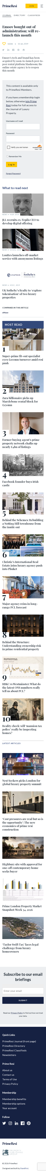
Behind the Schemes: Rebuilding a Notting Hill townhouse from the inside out (22, 523)
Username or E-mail (14, 121)
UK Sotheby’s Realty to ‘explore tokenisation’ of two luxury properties (22, 293)
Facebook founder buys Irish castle (20, 483)
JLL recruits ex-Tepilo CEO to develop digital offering (20, 221)
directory (19, 15)
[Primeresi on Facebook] (13, 50)
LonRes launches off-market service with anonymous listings (22, 256)
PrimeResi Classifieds (14, 1050)
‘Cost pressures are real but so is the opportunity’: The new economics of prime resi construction (22, 824)
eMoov (5, 312)
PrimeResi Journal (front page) (19, 1041)
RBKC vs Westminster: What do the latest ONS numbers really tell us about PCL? (21, 687)
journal (6, 15)
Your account (9, 1108)
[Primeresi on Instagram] (10, 1123)
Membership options (13, 1103)
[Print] (23, 50)
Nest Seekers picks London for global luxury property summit (21, 782)
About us (7, 1070)
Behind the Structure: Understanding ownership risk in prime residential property (21, 645)
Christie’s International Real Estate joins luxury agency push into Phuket (22, 565)
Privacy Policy (17, 1013)
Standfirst (24, 1168)
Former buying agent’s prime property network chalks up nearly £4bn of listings (20, 443)
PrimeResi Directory (13, 1045)
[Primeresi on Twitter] (3, 50)
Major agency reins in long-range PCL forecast (20, 605)
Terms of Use (9, 1079)
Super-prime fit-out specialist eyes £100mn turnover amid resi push (22, 359)
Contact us (8, 1074)
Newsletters (9, 1054)
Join (31, 6)
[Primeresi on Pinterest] (18, 50)
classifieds (34, 15)
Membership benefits (14, 1099)
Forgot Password (13, 173)
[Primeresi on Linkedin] (8, 50)
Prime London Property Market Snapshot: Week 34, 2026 (22, 908)
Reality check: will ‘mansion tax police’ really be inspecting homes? (22, 729)
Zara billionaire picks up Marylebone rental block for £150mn (20, 401)
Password (10, 133)
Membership (9, 1092)
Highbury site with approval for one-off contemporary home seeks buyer (22, 867)
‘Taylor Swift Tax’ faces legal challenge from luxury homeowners (20, 948)
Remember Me (14, 156)
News (10, 44)
